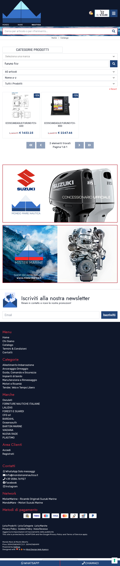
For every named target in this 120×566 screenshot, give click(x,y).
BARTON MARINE (12, 426)
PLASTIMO (8, 437)
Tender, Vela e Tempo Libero (18, 387)
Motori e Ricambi (12, 383)
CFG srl (6, 415)
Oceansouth (9, 422)
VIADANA (7, 430)
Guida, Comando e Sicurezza (19, 372)
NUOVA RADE (10, 433)
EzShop (17, 547)
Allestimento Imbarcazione (18, 365)
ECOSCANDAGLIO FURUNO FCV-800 (60, 124)
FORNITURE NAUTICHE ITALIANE (21, 403)
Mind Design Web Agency (37, 549)
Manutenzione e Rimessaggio (19, 380)
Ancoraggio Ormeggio (15, 368)
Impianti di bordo (12, 376)
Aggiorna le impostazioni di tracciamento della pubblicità (28, 532)
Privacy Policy (56, 534)
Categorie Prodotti (32, 50)
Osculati (7, 400)
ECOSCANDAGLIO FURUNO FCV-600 (21, 124)
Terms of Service (74, 534)
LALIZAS (7, 407)
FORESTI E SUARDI (13, 411)
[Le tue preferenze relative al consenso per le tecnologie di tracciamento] (115, 560)
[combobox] (60, 31)
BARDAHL (8, 418)
